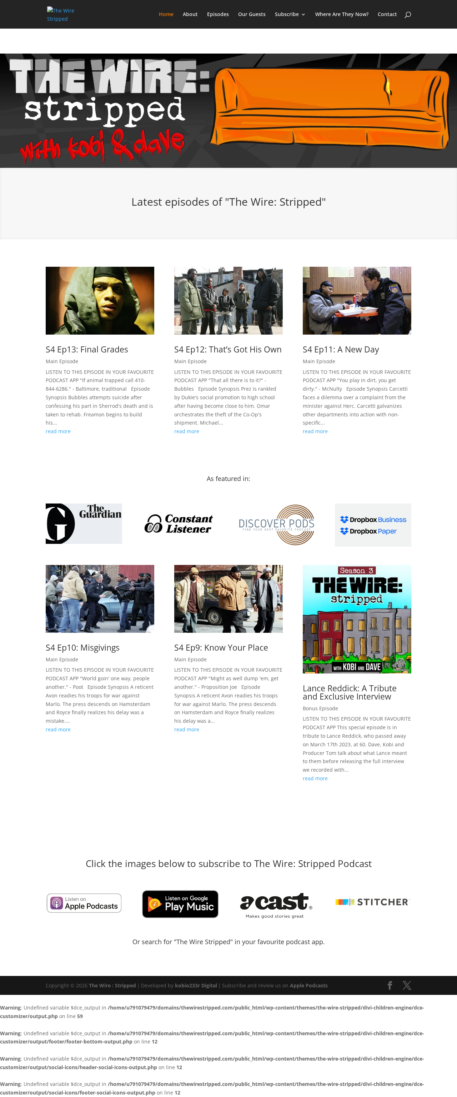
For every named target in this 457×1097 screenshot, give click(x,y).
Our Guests (252, 14)
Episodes (218, 14)
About (190, 14)
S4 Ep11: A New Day (341, 349)
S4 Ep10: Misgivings (83, 647)
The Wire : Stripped (112, 985)
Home (166, 14)
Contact (387, 14)
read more (58, 431)
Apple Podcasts (309, 985)
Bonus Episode (320, 708)
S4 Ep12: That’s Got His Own (228, 349)
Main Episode (62, 361)
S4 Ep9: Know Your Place (221, 647)
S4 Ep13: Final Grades (87, 349)
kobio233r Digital (196, 985)
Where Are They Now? (341, 14)
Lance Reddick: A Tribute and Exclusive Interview (350, 692)
